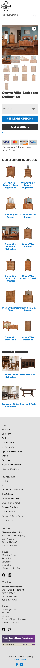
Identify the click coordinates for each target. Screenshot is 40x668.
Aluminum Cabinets (11, 465)
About (5, 486)
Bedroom (6, 434)
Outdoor (6, 461)
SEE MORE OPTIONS (20, 119)
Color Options (8, 512)
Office (5, 456)
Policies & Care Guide (13, 490)
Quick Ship (7, 430)
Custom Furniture (10, 508)
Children (6, 438)
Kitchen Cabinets (10, 469)
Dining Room (8, 443)
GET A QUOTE (20, 127)
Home (5, 481)
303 (3, 133)
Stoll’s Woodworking (12, 590)
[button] (34, 29)
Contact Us (7, 521)
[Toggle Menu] (36, 6)
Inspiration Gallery (10, 499)
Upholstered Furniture (12, 452)
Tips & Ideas (7, 494)
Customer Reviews (11, 503)
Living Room (8, 447)
